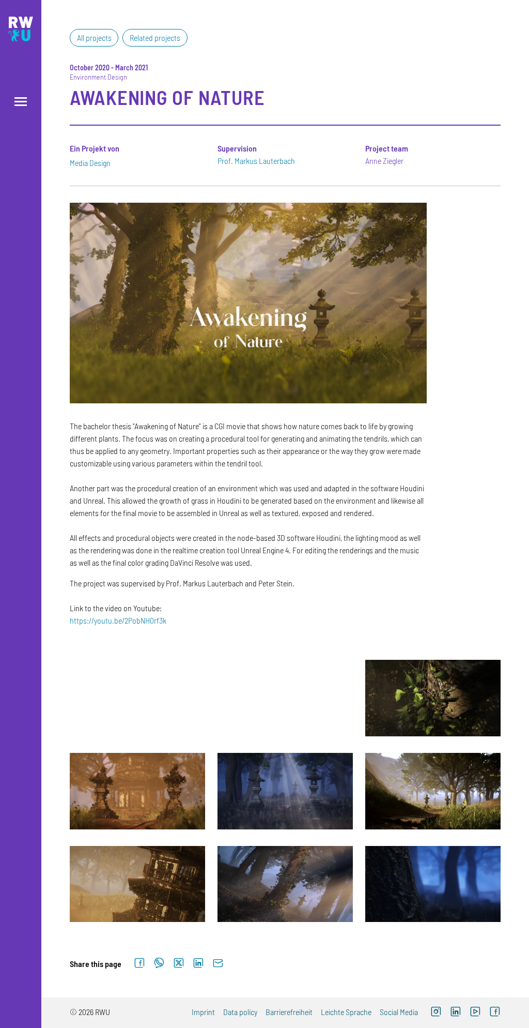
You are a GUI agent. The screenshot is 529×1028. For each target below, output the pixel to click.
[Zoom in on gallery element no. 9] (433, 884)
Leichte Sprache (346, 1012)
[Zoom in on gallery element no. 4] (137, 791)
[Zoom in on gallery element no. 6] (433, 791)
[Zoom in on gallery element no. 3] (433, 698)
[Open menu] (20, 101)
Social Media (399, 1012)
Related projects (155, 37)
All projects (94, 37)
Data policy (240, 1012)
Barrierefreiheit (289, 1012)
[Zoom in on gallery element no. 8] (285, 884)
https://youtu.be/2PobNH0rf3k (118, 620)
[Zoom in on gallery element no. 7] (137, 884)
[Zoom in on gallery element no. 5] (285, 791)
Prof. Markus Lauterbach (256, 160)
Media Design (90, 163)
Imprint (203, 1012)
